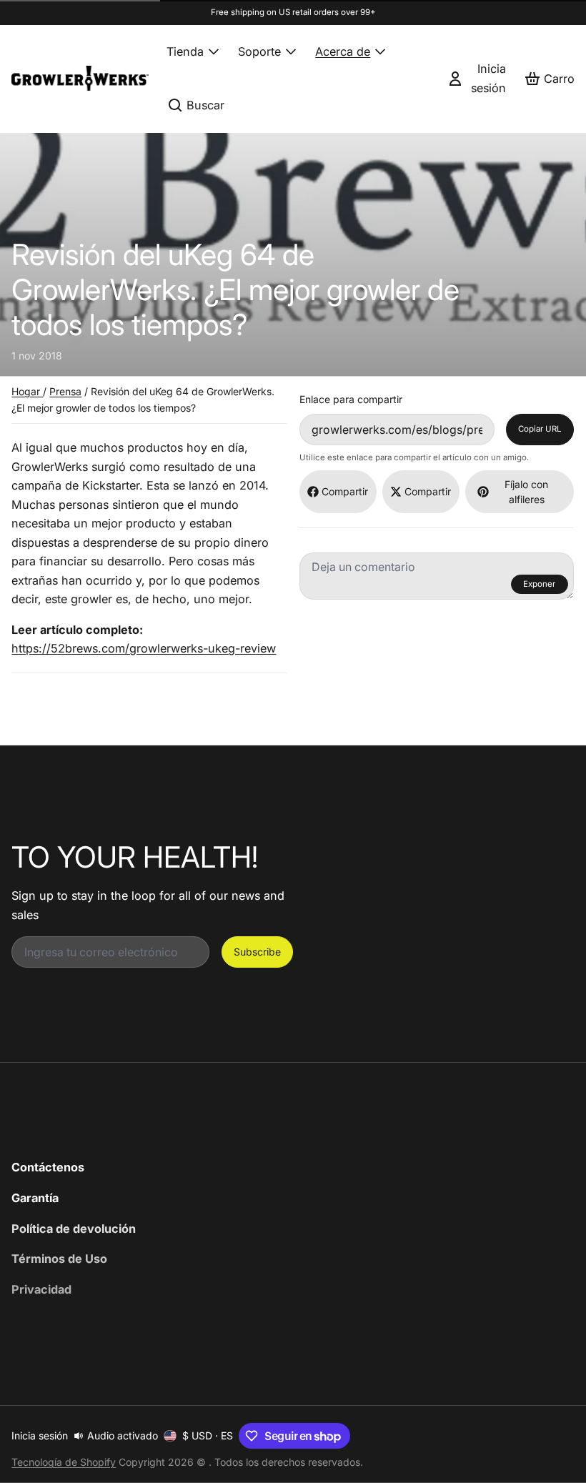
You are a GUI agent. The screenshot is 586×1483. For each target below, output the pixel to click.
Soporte (259, 51)
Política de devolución (73, 1228)
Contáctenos (47, 1167)
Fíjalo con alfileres (526, 491)
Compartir (345, 491)
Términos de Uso (59, 1258)
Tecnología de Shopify (63, 1462)
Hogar (27, 391)
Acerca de (342, 51)
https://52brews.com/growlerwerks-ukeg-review (143, 648)
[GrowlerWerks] (80, 78)
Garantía (35, 1198)
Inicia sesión (39, 1435)
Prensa (65, 391)
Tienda (185, 51)
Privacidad (41, 1289)
